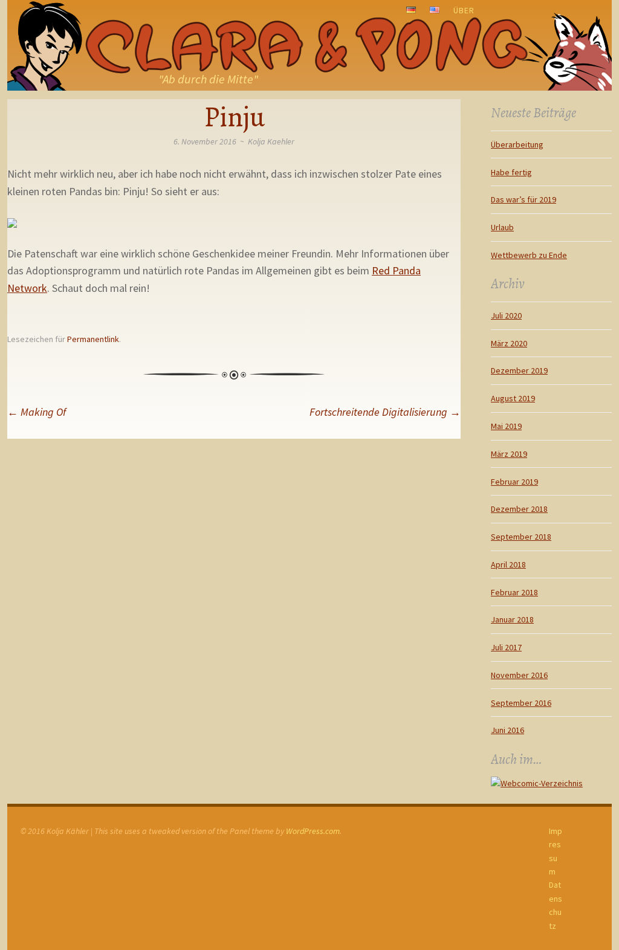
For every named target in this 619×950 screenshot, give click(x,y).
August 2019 (513, 398)
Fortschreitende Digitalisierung (385, 412)
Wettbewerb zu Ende (529, 255)
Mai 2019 (506, 426)
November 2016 (519, 675)
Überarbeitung (517, 144)
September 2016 (521, 702)
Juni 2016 (507, 730)
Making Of (36, 412)
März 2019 (509, 453)
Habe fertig (511, 172)
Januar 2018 (512, 619)
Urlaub (502, 227)
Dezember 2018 (519, 508)
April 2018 (508, 564)
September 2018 (521, 536)
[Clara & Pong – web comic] (309, 45)
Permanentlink (93, 339)
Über (464, 10)
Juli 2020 (506, 315)
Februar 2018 (514, 592)
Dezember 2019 (519, 370)
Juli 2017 (506, 647)
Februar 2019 (514, 481)
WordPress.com (313, 831)
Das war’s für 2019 (523, 199)
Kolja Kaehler (271, 141)
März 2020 (509, 343)
